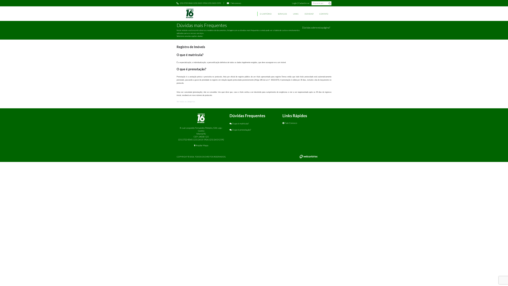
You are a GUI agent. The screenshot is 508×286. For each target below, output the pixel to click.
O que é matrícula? (240, 123)
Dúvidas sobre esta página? (316, 27)
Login (294, 3)
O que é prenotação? (241, 129)
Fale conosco (236, 3)
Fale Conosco (290, 123)
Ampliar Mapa (201, 145)
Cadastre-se (303, 3)
